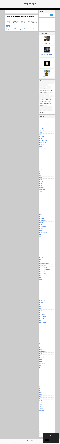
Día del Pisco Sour (42, 220)
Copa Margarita (47, 88)
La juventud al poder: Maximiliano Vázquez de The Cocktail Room (47, 43)
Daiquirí (40, 214)
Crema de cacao (42, 200)
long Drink (18, 29)
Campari (40, 159)
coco (40, 175)
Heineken (41, 259)
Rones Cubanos (42, 388)
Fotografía (41, 240)
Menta (40, 347)
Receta (46, 105)
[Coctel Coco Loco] (46, 63)
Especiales (50, 92)
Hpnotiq (40, 279)
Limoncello (41, 332)
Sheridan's (41, 394)
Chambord (41, 165)
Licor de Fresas (42, 314)
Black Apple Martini (42, 148)
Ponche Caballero (42, 375)
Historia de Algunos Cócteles (44, 263)
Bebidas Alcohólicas (42, 142)
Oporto (40, 361)
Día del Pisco (41, 218)
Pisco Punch (41, 371)
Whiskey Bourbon (42, 427)
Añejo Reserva (41, 130)
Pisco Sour (41, 373)
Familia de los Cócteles (43, 232)
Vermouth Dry (41, 418)
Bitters (40, 146)
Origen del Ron (46, 103)
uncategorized (41, 410)
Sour (40, 398)
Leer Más (7, 26)
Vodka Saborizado (49, 110)
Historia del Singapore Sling (44, 273)
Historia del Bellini (42, 265)
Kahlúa (40, 306)
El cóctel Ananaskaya (47, 76)
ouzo (40, 365)
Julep (40, 304)
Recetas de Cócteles (17, 8)
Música (41, 103)
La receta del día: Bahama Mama (20, 16)
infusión (40, 287)
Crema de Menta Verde (43, 204)
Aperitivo (45, 83)
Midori (40, 349)
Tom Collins (41, 406)
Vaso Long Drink (42, 414)
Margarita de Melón (42, 343)
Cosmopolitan (41, 199)
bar (48, 83)
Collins (40, 183)
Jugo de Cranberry (42, 298)
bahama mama (12, 29)
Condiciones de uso (29, 440)
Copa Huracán (12, 28)
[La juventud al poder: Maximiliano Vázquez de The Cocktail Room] (46, 38)
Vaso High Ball (41, 412)
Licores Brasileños (42, 322)
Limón (40, 330)
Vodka (12, 8)
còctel (51, 90)
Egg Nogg (41, 224)
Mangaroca (41, 341)
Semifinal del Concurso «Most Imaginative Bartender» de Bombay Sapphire (47, 54)
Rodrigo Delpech (42, 384)
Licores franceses (42, 324)
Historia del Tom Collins (43, 275)
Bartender (52, 83)
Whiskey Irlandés (42, 429)
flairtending (42, 96)
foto (45, 96)
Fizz (40, 234)
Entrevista (45, 92)
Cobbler (40, 173)
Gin (48, 96)
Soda (40, 396)
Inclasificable (41, 285)
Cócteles (41, 92)
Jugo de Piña (41, 302)
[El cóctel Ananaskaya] (46, 73)
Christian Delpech (43, 86)
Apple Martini (41, 136)
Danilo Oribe (41, 216)
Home (6, 8)
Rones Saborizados (42, 390)
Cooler (40, 185)
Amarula (40, 122)
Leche (40, 308)
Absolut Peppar (42, 120)
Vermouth (41, 416)
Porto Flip (41, 377)
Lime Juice (41, 328)
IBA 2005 (41, 283)
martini (40, 345)
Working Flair (42, 112)
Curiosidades (41, 212)
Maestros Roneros (42, 335)
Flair (9, 8)
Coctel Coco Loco (47, 66)
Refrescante (27, 8)
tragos (50, 108)
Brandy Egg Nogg (42, 157)
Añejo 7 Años (41, 128)
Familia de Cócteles (43, 94)
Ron (23, 8)
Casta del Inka (41, 161)
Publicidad (41, 105)
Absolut (41, 83)
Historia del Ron (48, 97)
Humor (40, 281)
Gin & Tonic (41, 249)
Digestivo (41, 222)
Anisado (40, 132)
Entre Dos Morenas (42, 226)
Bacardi (40, 138)
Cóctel (40, 177)
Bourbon (40, 154)
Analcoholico (41, 126)
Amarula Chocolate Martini (44, 124)
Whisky (40, 431)
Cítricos (40, 171)
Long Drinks (21, 28)
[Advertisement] (46, 25)
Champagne (41, 167)
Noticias (40, 359)
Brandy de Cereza (42, 156)
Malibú (24, 28)
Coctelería (16, 29)
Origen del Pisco (42, 363)
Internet (41, 99)
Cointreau (41, 181)
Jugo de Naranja (42, 300)
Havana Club (42, 97)
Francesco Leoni (42, 242)
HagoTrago (30, 3)
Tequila (47, 108)
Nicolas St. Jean (42, 357)
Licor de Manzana (42, 316)
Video (41, 110)
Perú (50, 103)
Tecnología (41, 402)
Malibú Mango (41, 339)
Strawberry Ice (41, 400)
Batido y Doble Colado (43, 140)
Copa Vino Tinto (42, 195)
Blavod (40, 152)
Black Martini (41, 150)
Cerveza (40, 163)
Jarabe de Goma (46, 99)
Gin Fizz (40, 251)
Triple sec (41, 408)
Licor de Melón (41, 318)
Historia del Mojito (42, 271)
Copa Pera (41, 193)
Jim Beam (41, 296)
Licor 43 (40, 310)
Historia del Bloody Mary (43, 267)
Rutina (43, 108)
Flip (40, 238)
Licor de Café (41, 312)
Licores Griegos (42, 326)
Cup (40, 210)
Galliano (40, 244)
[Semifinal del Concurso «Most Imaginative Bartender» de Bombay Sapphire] (46, 49)
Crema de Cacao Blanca (43, 202)
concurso (41, 88)
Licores (51, 99)
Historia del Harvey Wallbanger (44, 269)
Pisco (40, 369)
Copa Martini (42, 90)
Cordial (40, 197)
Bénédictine (41, 144)
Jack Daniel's (41, 290)
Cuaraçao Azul (41, 206)
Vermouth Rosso (42, 420)
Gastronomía (41, 245)
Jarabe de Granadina (17, 28)
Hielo (40, 261)
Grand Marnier (42, 253)
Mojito (49, 101)
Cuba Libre (47, 90)
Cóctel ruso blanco (47, 59)
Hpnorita (41, 277)
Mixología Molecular (42, 351)
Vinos (40, 423)
